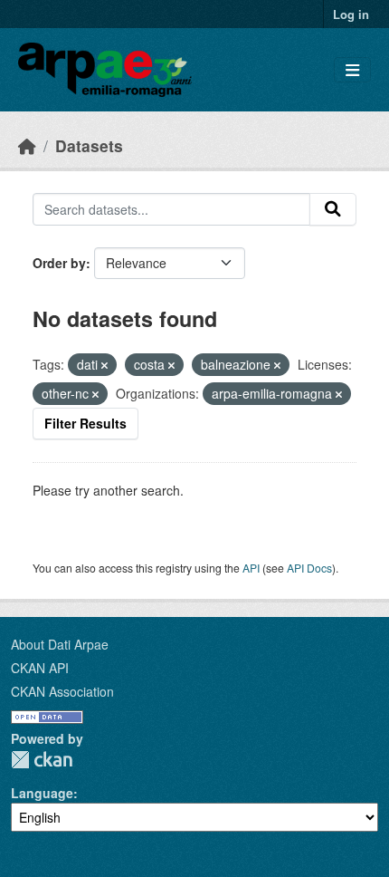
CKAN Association (62, 691)
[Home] (27, 145)
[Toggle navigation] (352, 70)
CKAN (41, 759)
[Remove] (104, 365)
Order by (59, 263)
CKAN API (40, 668)
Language (42, 793)
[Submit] (332, 209)
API (251, 567)
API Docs (309, 567)
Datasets (89, 145)
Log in (351, 14)
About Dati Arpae (60, 644)
